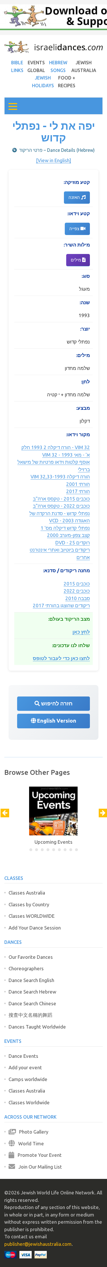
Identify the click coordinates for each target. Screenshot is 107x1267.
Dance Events (23, 1056)
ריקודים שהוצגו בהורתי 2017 (61, 605)
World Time (29, 1143)
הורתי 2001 (78, 484)
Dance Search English (31, 980)
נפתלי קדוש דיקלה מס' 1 (65, 528)
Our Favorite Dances (31, 957)
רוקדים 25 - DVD (72, 542)
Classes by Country (29, 904)
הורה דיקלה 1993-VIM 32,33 (60, 476)
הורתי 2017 (78, 491)
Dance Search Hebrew (32, 991)
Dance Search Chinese (32, 1003)
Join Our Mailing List (38, 1166)
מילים (76, 259)
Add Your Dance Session (35, 927)
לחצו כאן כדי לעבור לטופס (61, 658)
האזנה (74, 197)
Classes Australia (27, 892)
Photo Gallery (32, 1131)
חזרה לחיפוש (56, 704)
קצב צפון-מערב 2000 (68, 535)
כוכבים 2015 (77, 583)
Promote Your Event (38, 1155)
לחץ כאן (81, 632)
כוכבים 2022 (77, 590)
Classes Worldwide (29, 1102)
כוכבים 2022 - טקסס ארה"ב (61, 506)
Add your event (25, 1067)
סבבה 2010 (77, 598)
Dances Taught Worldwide (37, 1026)
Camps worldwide (28, 1079)
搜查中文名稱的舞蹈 (30, 1015)
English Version (56, 721)
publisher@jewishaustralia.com (38, 1244)
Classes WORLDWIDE (31, 916)
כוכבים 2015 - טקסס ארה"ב (61, 498)
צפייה (74, 228)
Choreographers (26, 968)
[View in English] (53, 160)
